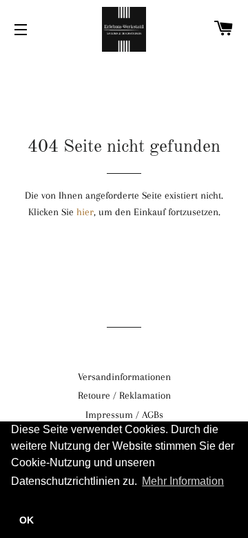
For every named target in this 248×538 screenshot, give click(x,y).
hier (85, 211)
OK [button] (26, 520)
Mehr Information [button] (183, 481)
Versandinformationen (124, 376)
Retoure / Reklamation (124, 395)
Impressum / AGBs (124, 414)
